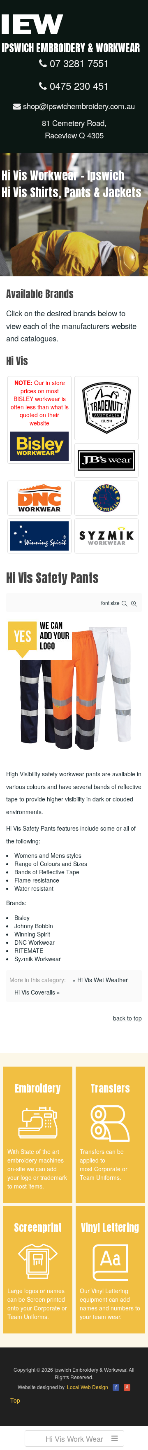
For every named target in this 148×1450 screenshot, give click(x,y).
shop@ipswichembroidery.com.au (78, 105)
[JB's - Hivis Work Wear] (106, 460)
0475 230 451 (78, 85)
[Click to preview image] (74, 686)
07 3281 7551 (78, 63)
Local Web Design (87, 1386)
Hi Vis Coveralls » (37, 992)
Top (15, 1400)
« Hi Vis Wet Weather (100, 980)
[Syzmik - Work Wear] (106, 535)
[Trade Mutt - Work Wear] (106, 408)
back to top (127, 1018)
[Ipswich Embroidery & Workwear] (32, 23)
